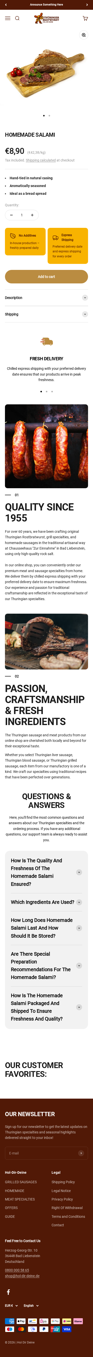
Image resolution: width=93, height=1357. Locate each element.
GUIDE (10, 1217)
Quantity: (12, 205)
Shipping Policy (63, 1182)
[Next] (87, 5)
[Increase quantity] (32, 215)
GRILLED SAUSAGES (21, 1182)
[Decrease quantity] (11, 215)
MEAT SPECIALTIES (20, 1199)
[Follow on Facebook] (8, 1292)
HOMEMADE (14, 1191)
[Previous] (6, 5)
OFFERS (11, 1208)
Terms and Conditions (68, 1217)
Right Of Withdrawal (67, 1208)
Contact (58, 1225)
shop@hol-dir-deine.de (22, 1276)
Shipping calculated (41, 160)
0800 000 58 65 (17, 1270)
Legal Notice (61, 1191)
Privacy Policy (62, 1199)
